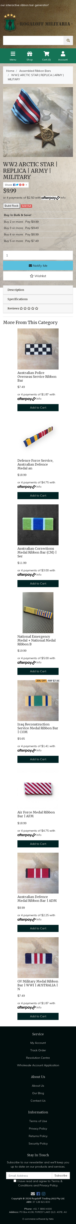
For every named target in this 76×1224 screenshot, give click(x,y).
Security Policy (38, 1143)
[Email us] (33, 1193)
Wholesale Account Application (38, 1065)
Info (63, 197)
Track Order (38, 1050)
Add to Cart (38, 407)
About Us (38, 1085)
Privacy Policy (38, 1128)
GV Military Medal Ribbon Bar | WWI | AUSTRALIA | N (37, 985)
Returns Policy (38, 1136)
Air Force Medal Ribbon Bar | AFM (36, 814)
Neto (51, 1219)
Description (15, 290)
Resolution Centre (38, 1058)
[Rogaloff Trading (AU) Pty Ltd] (38, 22)
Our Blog (38, 1093)
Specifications (17, 299)
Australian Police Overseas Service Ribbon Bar (36, 376)
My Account (38, 1043)
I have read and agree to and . (39, 1183)
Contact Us (38, 1100)
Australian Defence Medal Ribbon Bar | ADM (37, 899)
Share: (9, 184)
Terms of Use (38, 1121)
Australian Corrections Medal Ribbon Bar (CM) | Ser (37, 552)
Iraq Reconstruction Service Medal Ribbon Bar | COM (37, 728)
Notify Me (39, 266)
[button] (38, 276)
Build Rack (11, 206)
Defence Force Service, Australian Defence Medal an (35, 464)
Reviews (13, 308)
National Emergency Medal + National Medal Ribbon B (36, 640)
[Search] (68, 40)
